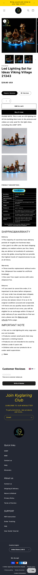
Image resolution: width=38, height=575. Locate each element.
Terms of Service (10, 503)
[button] (4, 10)
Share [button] (6, 354)
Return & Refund (10, 493)
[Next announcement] (34, 3)
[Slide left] (2, 59)
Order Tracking (9, 521)
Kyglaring (10, 567)
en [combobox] (32, 369)
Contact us (8, 460)
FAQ (5, 526)
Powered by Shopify (19, 567)
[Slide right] (35, 59)
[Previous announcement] (4, 3)
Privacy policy (9, 570)
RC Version (25, 93)
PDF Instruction (10, 517)
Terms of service (19, 570)
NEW (5, 456)
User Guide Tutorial (11, 531)
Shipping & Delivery (11, 489)
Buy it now (19, 112)
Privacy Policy (9, 498)
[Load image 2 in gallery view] (19, 59)
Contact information (20, 573)
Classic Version (9, 93)
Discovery (7, 470)
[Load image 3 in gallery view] (28, 59)
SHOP (6, 451)
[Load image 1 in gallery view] (9, 59)
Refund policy (31, 567)
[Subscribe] (31, 417)
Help (5, 465)
